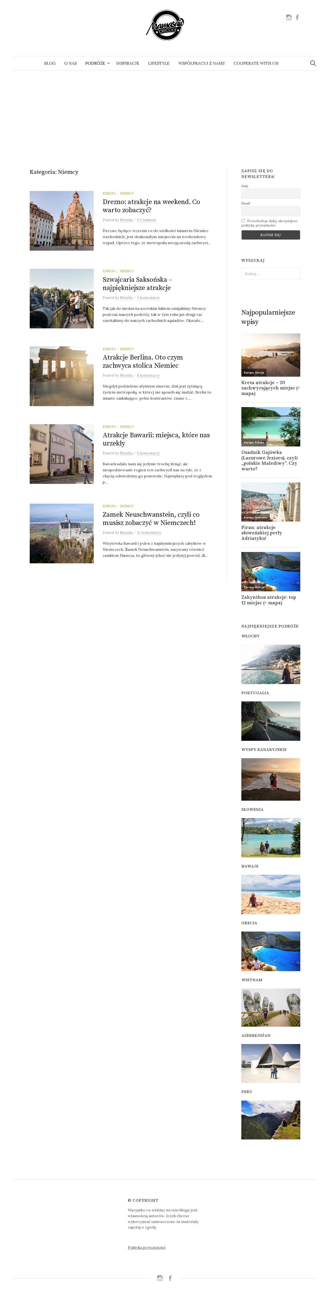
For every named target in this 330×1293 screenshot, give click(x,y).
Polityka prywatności (146, 1247)
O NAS (70, 63)
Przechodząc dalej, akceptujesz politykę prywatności (269, 223)
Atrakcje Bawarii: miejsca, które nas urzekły (156, 439)
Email (245, 203)
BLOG (50, 63)
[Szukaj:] (313, 63)
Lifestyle (159, 63)
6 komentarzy (148, 453)
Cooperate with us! (256, 63)
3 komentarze (148, 297)
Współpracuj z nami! (201, 63)
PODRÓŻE (95, 63)
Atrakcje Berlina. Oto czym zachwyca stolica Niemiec (143, 361)
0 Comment (146, 220)
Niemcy (127, 193)
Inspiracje (127, 63)
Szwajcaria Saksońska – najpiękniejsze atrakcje (137, 284)
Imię (244, 186)
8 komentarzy (148, 375)
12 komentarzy (149, 532)
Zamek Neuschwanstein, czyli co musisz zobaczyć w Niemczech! (151, 518)
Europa (109, 193)
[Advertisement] (165, 114)
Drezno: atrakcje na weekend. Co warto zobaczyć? (151, 206)
